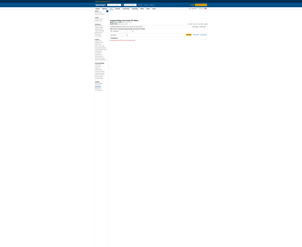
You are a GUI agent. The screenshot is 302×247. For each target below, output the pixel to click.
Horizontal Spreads (99, 75)
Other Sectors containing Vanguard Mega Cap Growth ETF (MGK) (127, 29)
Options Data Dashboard (100, 59)
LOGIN (192, 5)
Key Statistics (98, 85)
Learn (154, 9)
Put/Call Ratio (98, 53)
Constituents (98, 88)
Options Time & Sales (99, 46)
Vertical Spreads (98, 69)
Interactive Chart (99, 19)
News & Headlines (99, 83)
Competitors (98, 86)
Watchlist (140, 5)
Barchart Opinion (99, 25)
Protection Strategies (100, 71)
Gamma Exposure (99, 56)
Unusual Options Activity (100, 47)
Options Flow (98, 44)
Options (104, 9)
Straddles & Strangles (100, 73)
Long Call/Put (98, 64)
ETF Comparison (98, 90)
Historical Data (98, 36)
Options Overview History (101, 49)
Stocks (98, 9)
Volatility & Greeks (99, 42)
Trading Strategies (99, 27)
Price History (98, 34)
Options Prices (98, 41)
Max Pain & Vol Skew (99, 58)
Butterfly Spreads (99, 76)
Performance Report (99, 14)
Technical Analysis (99, 29)
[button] (206, 9)
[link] (205, 24)
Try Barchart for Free (201, 5)
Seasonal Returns (99, 32)
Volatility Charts (98, 54)
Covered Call (98, 66)
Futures (117, 9)
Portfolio (146, 5)
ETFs (111, 9)
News (142, 9)
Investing (135, 9)
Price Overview (98, 12)
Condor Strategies (99, 78)
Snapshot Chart (98, 20)
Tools (148, 9)
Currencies (126, 9)
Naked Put (97, 68)
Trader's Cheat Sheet (99, 31)
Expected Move (98, 51)
